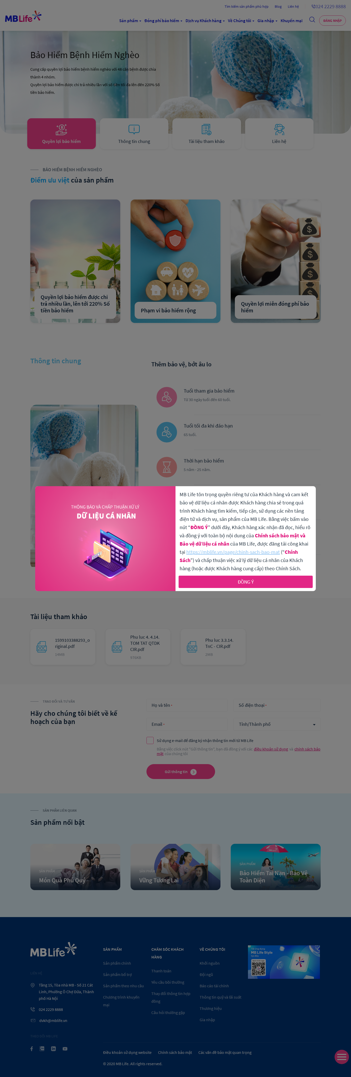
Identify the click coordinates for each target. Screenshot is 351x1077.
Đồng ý (246, 581)
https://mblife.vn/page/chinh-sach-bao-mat (233, 552)
